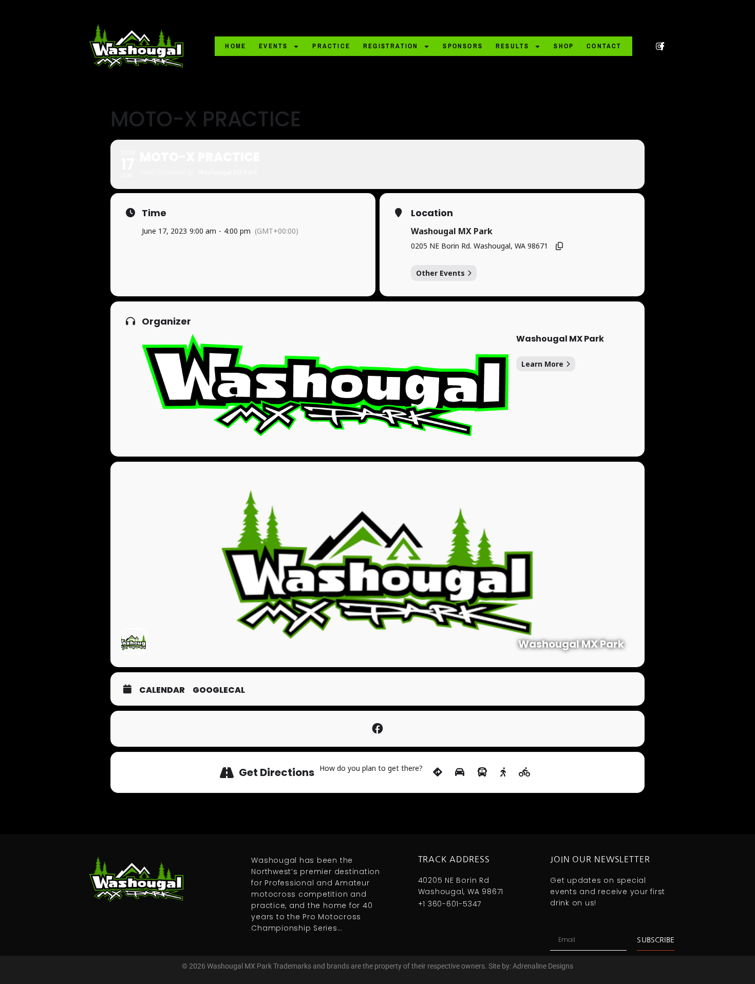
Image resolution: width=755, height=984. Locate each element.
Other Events (440, 273)
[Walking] (503, 772)
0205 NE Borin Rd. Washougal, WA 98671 (479, 246)
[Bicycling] (525, 772)
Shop (564, 46)
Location (432, 213)
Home (235, 46)
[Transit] (482, 772)
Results (512, 46)
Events (273, 46)
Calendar (162, 690)
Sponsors (463, 46)
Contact (604, 46)
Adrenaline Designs (543, 966)
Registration (390, 46)
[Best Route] (437, 772)
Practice (331, 46)
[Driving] (459, 772)
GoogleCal (219, 690)
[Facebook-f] (662, 46)
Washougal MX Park (452, 231)
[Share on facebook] (377, 729)
